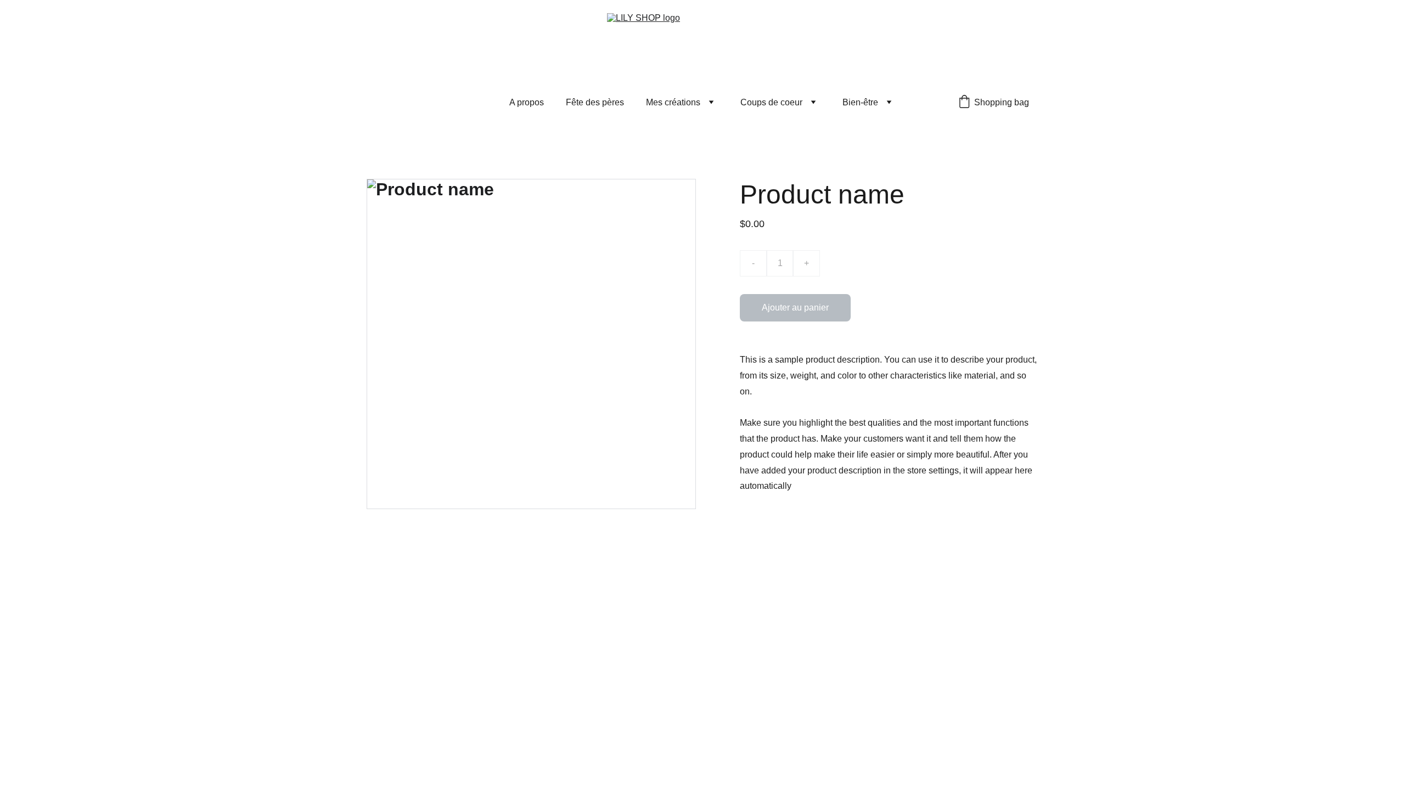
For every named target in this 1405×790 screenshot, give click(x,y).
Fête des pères (595, 102)
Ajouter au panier (795, 307)
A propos (526, 102)
